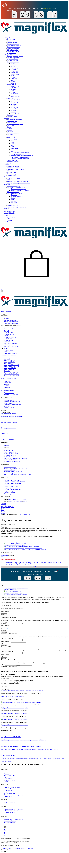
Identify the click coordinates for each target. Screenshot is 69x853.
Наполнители (8, 796)
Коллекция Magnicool (10, 459)
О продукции (8, 54)
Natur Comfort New (11, 353)
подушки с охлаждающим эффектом (16, 594)
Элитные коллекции (10, 320)
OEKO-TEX (14, 148)
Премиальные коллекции (11, 323)
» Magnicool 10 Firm (9, 362)
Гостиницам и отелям (13, 167)
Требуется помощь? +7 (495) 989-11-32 (9, 212)
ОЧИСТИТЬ (11, 555)
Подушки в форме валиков (11, 491)
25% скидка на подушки (14, 178)
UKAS (13, 142)
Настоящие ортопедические (12, 787)
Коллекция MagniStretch (11, 473)
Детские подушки (9, 484)
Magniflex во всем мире (14, 45)
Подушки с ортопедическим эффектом (32, 542)
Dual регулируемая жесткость (12, 404)
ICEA (12, 143)
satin (18, 499)
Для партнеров (11, 175)
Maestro (8, 382)
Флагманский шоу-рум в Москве (13, 819)
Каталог (6, 118)
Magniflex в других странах (15, 193)
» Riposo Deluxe (10, 337)
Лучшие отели (11, 53)
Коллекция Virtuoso (9, 470)
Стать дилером (11, 172)
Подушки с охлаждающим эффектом (14, 481)
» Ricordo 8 (9, 332)
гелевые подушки (10, 589)
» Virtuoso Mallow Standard (13, 471)
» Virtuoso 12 (7, 385)
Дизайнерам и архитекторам (15, 169)
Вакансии (7, 824)
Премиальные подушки (11, 486)
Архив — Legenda (9, 407)
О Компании (11, 39)
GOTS (12, 151)
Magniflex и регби (12, 50)
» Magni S (8, 474)
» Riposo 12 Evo (8, 340)
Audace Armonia (8, 381)
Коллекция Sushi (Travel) (11, 453)
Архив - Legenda (9, 494)
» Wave (7, 458)
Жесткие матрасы (9, 400)
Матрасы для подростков (11, 394)
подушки (6, 445)
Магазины (7, 184)
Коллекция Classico (9, 456)
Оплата (9, 130)
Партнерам (7, 164)
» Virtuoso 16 (7, 387)
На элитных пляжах (13, 51)
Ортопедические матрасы (14, 119)
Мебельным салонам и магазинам (17, 170)
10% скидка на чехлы (13, 180)
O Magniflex (7, 38)
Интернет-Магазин (12, 205)
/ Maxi (24, 458)
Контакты (7, 204)
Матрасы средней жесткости (12, 401)
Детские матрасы (12, 121)
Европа (13, 198)
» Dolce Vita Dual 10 (11, 374)
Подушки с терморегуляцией (12, 483)
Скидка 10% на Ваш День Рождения (17, 181)
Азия (12, 199)
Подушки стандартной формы (12, 489)
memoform (12, 501)
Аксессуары (10, 125)
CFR (12, 145)
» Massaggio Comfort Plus (12, 346)
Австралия (14, 202)
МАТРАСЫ (7, 215)
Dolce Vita (7, 371)
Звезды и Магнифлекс (13, 47)
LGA (12, 149)
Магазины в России (13, 192)
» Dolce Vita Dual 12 (11, 375)
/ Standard (16, 458)
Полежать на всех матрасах (18, 189)
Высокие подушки (9, 492)
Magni (6, 348)
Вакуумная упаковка (10, 791)
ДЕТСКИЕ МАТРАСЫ (10, 217)
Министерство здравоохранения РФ (21, 157)
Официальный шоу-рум (11, 810)
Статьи (9, 163)
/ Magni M (17, 474)
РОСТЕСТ (14, 139)
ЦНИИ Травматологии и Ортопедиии (22, 155)
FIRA (12, 146)
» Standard (8, 461)
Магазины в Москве (10, 821)
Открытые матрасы (13, 161)
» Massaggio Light (10, 343)
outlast (14, 499)
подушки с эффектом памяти (14, 591)
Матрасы (6, 318)
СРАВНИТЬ (4, 555)
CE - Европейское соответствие (20, 152)
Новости (6, 208)
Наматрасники (11, 122)
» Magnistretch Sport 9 (11, 365)
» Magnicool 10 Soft (9, 360)
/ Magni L (26, 474)
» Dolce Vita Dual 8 (11, 372)
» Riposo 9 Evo (8, 338)
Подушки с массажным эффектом (32, 548)
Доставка (10, 131)
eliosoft (25, 501)
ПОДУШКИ (7, 218)
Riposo (6, 335)
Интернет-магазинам (13, 166)
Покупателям (8, 128)
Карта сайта (4, 848)
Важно (9, 41)
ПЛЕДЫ (6, 222)
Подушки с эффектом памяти (12, 480)
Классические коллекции (11, 321)
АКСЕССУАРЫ (8, 220)
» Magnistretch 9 (10, 368)
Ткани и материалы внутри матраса (14, 795)
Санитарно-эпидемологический (20, 158)
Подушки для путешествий (12, 487)
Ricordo (7, 331)
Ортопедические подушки (15, 124)
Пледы (9, 127)
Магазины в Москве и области (16, 187)
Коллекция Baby (8, 450)
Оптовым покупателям (14, 173)
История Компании (13, 44)
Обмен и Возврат (12, 136)
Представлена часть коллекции (20, 190)
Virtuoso (6, 384)
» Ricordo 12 (9, 334)
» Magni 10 (8, 351)
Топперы (6, 406)
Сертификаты (11, 137)
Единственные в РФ (13, 48)
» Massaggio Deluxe (9, 344)
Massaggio (7, 341)
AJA (12, 140)
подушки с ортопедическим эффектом (17, 588)
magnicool (23, 499)
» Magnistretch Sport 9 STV (11, 366)
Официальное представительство (13, 809)
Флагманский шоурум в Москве (16, 207)
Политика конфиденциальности (17, 848)
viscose (10, 499)
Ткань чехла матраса (10, 793)
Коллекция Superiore (10, 467)
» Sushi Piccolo (9, 455)
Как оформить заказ (13, 133)
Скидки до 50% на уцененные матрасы (18, 183)
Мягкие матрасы (9, 403)
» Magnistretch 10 (9, 369)
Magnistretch (7, 363)
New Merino (9, 329)
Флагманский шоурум (13, 186)
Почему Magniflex (12, 42)
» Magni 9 (8, 350)
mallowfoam (19, 501)
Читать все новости (6, 761)
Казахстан (14, 195)
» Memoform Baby (10, 452)
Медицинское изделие (17, 154)
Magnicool (7, 359)
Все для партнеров (9, 802)
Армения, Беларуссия (17, 196)
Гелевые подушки (20, 545)
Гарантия (10, 134)
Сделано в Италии (9, 788)
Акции (6, 177)
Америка (13, 201)
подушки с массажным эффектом (14, 593)
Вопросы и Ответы (12, 160)
